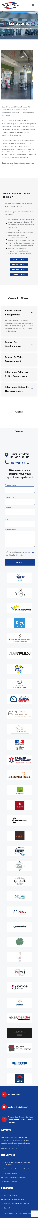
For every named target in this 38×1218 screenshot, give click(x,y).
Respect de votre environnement (14, 359)
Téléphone (8, 507)
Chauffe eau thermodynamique (15, 1177)
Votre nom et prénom (13, 485)
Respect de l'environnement (13, 344)
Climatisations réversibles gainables (17, 1169)
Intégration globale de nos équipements (17, 389)
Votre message (10, 530)
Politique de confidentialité (14, 1199)
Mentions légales (10, 1195)
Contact (7, 1208)
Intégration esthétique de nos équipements (17, 374)
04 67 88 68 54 (20, 463)
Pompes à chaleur (10, 1173)
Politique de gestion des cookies (16, 1204)
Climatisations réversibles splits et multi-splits (17, 1163)
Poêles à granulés (10, 1182)
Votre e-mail (9, 497)
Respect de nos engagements (13, 312)
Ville (6, 519)
